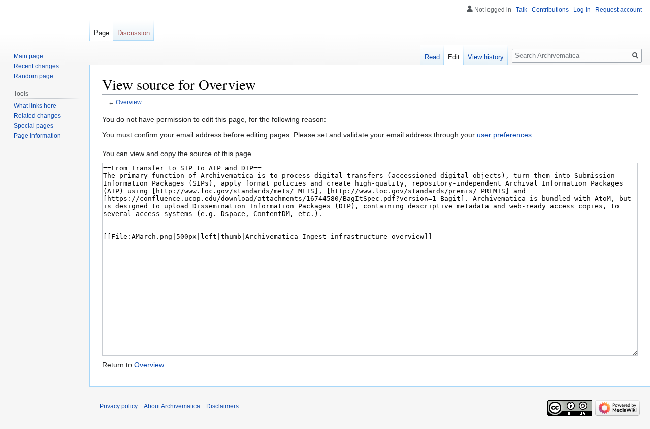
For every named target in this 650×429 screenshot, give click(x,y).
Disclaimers (222, 406)
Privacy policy (119, 406)
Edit (454, 57)
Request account (618, 9)
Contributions (550, 9)
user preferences (504, 135)
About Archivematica (172, 406)
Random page (33, 76)
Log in (582, 9)
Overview (129, 102)
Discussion (133, 33)
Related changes (37, 115)
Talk (521, 9)
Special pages (33, 125)
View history (486, 57)
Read (432, 57)
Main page (28, 56)
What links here (35, 105)
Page (101, 33)
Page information (37, 135)
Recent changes (36, 66)
